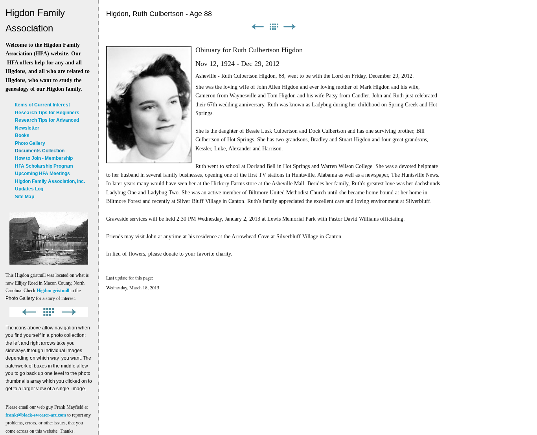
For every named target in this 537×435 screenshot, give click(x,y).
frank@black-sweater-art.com (36, 415)
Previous (257, 27)
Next (289, 27)
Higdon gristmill (53, 290)
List (273, 27)
